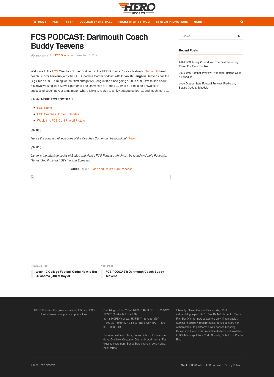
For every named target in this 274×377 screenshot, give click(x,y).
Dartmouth (152, 71)
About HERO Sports (191, 365)
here (132, 138)
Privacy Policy (232, 365)
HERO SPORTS (47, 365)
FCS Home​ (44, 108)
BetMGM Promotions (172, 21)
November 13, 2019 (86, 55)
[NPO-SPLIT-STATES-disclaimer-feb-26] (101, 214)
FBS (69, 21)
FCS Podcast (213, 365)
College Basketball (96, 21)
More (198, 21)
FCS (55, 21)
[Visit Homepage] (137, 8)
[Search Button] (241, 21)
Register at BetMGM (134, 21)
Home (42, 21)
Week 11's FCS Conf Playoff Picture (61, 120)
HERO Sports (61, 55)
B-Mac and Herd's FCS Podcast (110, 169)
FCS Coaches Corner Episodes (58, 114)
